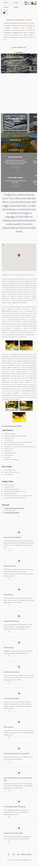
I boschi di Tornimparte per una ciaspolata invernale (18, 495)
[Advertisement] (19, 93)
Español (16, 7)
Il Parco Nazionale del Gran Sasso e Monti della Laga (18, 442)
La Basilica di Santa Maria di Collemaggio (15, 436)
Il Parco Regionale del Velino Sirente (13, 444)
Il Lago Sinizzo (8, 451)
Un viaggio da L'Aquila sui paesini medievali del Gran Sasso (19, 446)
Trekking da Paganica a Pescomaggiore (14, 498)
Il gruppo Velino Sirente (10, 493)
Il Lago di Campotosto (10, 453)
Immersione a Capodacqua (11, 459)
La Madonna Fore (9, 487)
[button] (19, 255)
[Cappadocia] (12, 350)
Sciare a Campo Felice (10, 470)
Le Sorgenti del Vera (9, 438)
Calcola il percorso (9, 510)
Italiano (16, 2)
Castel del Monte (8, 455)
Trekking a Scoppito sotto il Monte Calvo (15, 491)
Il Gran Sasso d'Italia (9, 485)
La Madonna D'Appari (10, 434)
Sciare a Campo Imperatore (11, 472)
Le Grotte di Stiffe (8, 440)
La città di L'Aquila (8, 448)
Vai (9, 549)
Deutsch (6, 7)
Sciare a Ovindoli (8, 474)
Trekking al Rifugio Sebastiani (12, 489)
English (6, 2)
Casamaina (7, 457)
